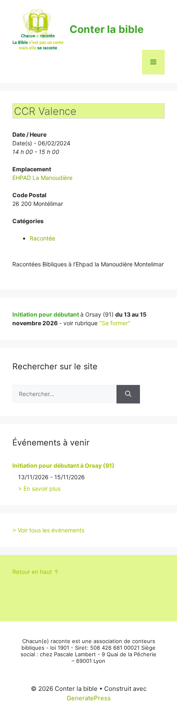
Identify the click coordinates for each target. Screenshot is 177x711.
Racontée (42, 238)
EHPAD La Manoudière (42, 177)
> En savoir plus (39, 488)
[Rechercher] (128, 394)
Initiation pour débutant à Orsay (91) (63, 465)
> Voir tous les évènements (48, 530)
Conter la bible (107, 29)
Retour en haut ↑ (35, 571)
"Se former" (114, 322)
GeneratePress (89, 698)
